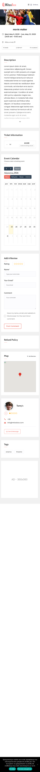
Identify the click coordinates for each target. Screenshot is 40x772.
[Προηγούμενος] (6, 168)
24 (7, 227)
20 (21, 217)
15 (30, 208)
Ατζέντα (28, 177)
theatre (19, 452)
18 (12, 217)
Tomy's (20, 406)
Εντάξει (12, 769)
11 (12, 208)
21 (25, 217)
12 (16, 208)
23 (34, 217)
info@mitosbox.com (15, 422)
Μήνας (7, 177)
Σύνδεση (35, 5)
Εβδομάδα (14, 177)
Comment (8, 293)
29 (16, 190)
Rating (6, 264)
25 (12, 227)
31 (25, 190)
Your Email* (9, 280)
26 (16, 227)
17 (7, 217)
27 (7, 190)
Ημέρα (21, 177)
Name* (7, 269)
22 (30, 217)
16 (34, 208)
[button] (20, 374)
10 (7, 208)
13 (21, 208)
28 (12, 190)
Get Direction (32, 356)
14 (25, 208)
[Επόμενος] (11, 168)
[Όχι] (37, 764)
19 (16, 217)
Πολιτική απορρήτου (24, 769)
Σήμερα (17, 169)
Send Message (13, 431)
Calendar (34, 48)
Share (6, 48)
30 (21, 190)
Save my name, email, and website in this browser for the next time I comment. (21, 316)
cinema (8, 452)
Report (19, 48)
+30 (8, 419)
